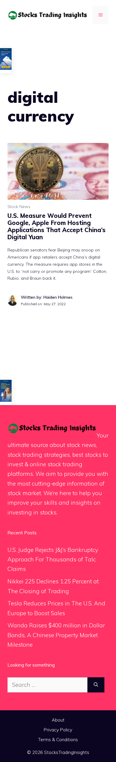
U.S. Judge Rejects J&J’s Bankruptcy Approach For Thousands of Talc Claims (52, 559)
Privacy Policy (58, 730)
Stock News (18, 206)
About (58, 720)
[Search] (95, 684)
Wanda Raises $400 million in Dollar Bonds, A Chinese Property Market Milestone (56, 635)
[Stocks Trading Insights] (47, 14)
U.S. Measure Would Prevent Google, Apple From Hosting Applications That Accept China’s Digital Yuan (56, 226)
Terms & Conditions (58, 739)
